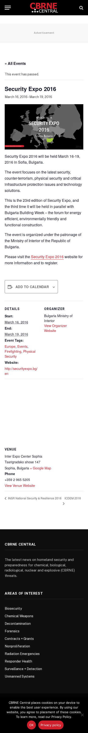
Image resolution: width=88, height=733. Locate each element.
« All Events (15, 63)
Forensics (12, 631)
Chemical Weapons (19, 616)
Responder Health (18, 661)
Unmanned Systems (19, 676)
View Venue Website (20, 485)
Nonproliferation (17, 646)
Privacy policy (51, 725)
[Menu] (8, 7)
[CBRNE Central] (44, 7)
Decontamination (18, 623)
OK (31, 725)
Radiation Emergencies (22, 654)
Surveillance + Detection (23, 669)
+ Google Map (40, 468)
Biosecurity (13, 608)
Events (22, 346)
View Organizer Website (55, 328)
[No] (82, 714)
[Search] (80, 7)
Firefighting (13, 351)
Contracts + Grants (19, 639)
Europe (10, 346)
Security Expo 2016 (47, 256)
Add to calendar (32, 286)
